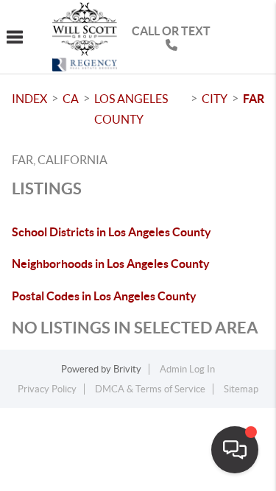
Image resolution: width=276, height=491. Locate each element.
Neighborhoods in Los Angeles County (111, 263)
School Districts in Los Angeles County (111, 232)
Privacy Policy (47, 389)
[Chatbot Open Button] (234, 449)
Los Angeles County (131, 109)
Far (253, 98)
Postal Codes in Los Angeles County (104, 296)
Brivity (127, 369)
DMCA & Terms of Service (150, 389)
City (214, 98)
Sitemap (241, 389)
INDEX (29, 98)
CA (71, 98)
